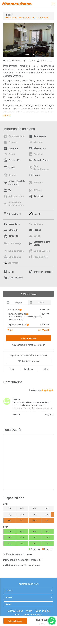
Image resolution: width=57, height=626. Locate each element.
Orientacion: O (14, 214)
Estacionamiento (16, 136)
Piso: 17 (36, 214)
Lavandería (14, 223)
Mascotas (38, 142)
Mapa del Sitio (42, 610)
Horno (37, 175)
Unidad (8, 604)
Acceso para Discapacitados (16, 203)
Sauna (37, 235)
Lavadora (13, 148)
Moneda (8, 597)
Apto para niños (16, 196)
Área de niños (41, 256)
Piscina (37, 229)
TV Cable (38, 190)
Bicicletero (13, 262)
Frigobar (12, 142)
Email (11, 369)
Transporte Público (43, 271)
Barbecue (13, 235)
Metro (11, 271)
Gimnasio (38, 223)
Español (8, 590)
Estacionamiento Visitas (42, 243)
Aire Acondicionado (41, 167)
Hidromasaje (14, 243)
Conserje (12, 229)
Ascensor (38, 196)
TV (9, 190)
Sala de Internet (16, 250)
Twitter (45, 369)
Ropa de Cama (41, 160)
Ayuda (29, 610)
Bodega (12, 175)
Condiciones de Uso (32, 614)
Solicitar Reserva (15, 621)
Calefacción (14, 160)
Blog (17, 614)
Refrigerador (40, 136)
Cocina (11, 167)
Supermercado (15, 277)
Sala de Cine (14, 256)
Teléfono (38, 182)
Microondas (40, 148)
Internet (16, 183)
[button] (20, 310)
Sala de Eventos (42, 250)
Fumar (11, 154)
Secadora (38, 154)
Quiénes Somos (15, 610)
